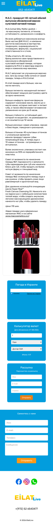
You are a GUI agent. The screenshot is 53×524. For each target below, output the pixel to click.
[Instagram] (26, 481)
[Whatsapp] (34, 481)
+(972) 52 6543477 (26, 508)
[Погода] (15, 294)
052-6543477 (26, 9)
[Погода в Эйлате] (25, 290)
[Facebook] (19, 481)
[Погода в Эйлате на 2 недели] (34, 294)
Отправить (26, 398)
